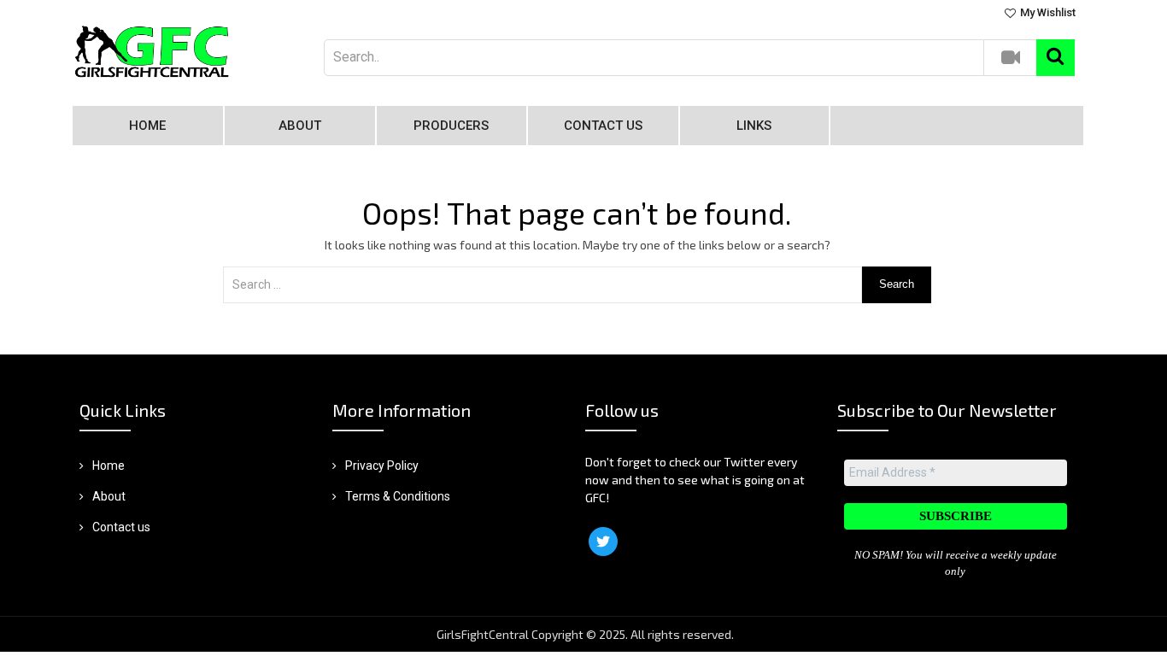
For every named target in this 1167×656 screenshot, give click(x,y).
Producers (451, 125)
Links (753, 125)
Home (147, 125)
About (300, 125)
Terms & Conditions (397, 496)
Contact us (603, 125)
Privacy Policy (382, 465)
